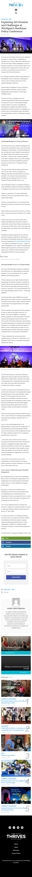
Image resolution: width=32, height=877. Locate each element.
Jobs (9, 19)
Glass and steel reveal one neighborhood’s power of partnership (14, 781)
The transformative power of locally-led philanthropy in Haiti (14, 702)
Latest (16, 847)
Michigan (6, 592)
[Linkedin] (22, 827)
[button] (16, 9)
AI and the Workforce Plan (22, 241)
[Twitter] (10, 827)
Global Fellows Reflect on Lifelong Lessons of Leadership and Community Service (15, 729)
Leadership (4, 726)
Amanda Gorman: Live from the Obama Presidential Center (14, 809)
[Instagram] (14, 827)
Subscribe (16, 850)
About (16, 844)
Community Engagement (8, 698)
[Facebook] (18, 827)
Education (4, 19)
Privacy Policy (16, 853)
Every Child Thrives (16, 608)
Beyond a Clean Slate (8, 755)
